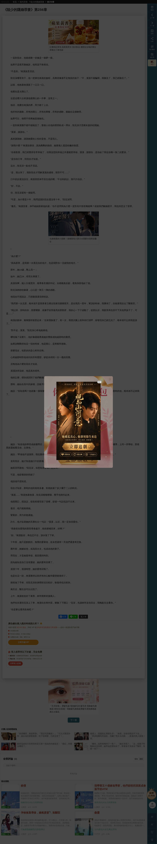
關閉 (99, 382)
